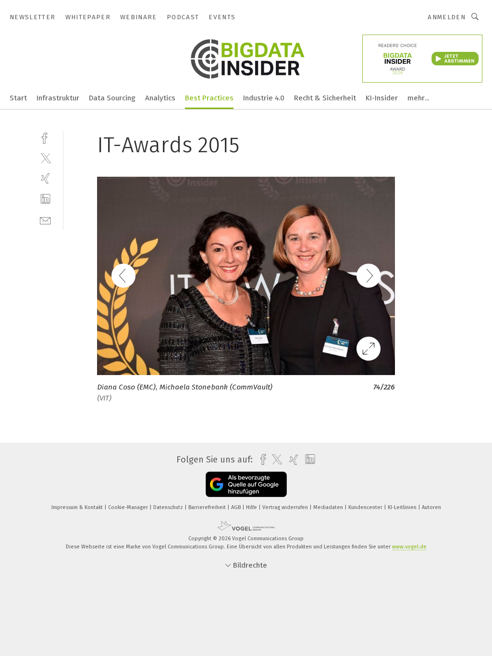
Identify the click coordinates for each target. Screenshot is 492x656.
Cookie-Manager (128, 507)
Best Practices (209, 98)
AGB (236, 507)
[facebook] (45, 137)
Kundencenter (366, 507)
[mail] (45, 220)
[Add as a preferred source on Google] (246, 484)
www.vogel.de (409, 547)
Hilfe (252, 507)
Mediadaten (328, 507)
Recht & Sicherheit (325, 98)
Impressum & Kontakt (77, 507)
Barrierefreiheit (207, 507)
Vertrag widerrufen (285, 507)
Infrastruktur (58, 98)
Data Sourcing (112, 98)
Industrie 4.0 (263, 98)
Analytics (160, 98)
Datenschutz (168, 507)
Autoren (431, 507)
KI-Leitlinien (403, 507)
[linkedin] (45, 199)
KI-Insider (382, 98)
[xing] (45, 178)
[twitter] (45, 158)
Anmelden (447, 17)
